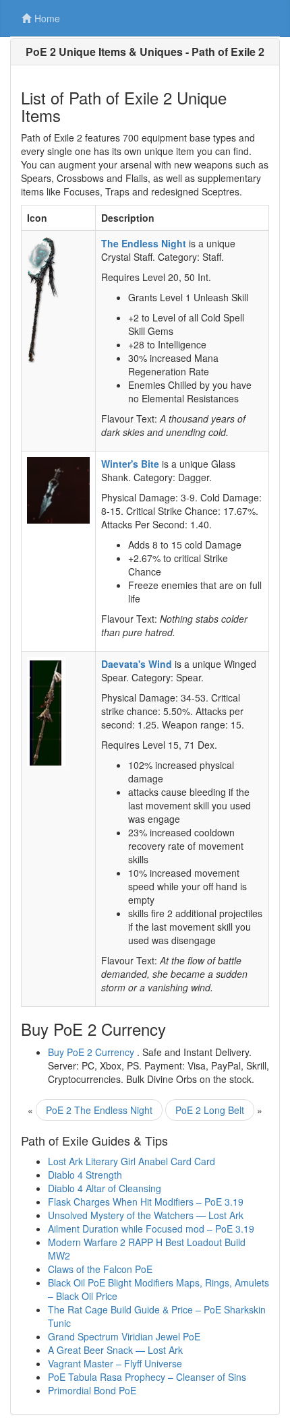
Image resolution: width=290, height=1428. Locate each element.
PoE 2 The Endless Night (99, 1110)
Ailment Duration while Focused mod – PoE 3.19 (151, 1228)
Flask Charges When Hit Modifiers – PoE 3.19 (145, 1201)
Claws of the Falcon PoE (100, 1269)
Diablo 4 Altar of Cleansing (104, 1188)
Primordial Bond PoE (92, 1390)
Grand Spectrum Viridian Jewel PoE (124, 1336)
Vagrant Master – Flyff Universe (115, 1363)
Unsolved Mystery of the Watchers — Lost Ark (145, 1215)
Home (47, 18)
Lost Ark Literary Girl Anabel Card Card (131, 1161)
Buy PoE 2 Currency (91, 1052)
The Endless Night (143, 243)
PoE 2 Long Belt (209, 1110)
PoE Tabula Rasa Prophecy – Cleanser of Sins (147, 1377)
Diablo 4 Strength (85, 1174)
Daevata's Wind (136, 664)
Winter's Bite (130, 463)
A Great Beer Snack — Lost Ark (115, 1350)
